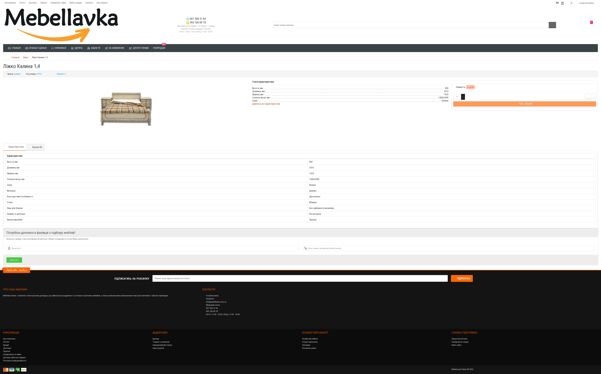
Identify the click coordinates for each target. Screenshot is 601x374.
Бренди (156, 338)
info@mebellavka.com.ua (215, 302)
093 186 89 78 (197, 22)
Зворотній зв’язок (459, 338)
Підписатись (463, 278)
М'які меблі (60, 48)
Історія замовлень (310, 342)
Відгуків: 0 (61, 74)
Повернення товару (460, 342)
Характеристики (16, 146)
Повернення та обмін (12, 354)
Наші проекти (102, 3)
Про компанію (10, 3)
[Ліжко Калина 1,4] (126, 108)
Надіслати (14, 260)
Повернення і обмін (58, 3)
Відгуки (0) (37, 147)
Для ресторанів (140, 48)
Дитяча (78, 48)
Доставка (33, 3)
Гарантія (43, 3)
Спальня (16, 48)
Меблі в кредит (76, 3)
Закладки (306, 345)
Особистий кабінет (310, 338)
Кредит (6, 345)
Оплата (22, 3)
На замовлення (116, 48)
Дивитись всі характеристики (266, 103)
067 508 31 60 (197, 18)
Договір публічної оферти (14, 357)
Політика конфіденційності (14, 360)
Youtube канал (211, 295)
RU (557, 2)
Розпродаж (159, 46)
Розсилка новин (309, 348)
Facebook (209, 298)
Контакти (89, 3)
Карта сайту (456, 345)
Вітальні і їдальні (37, 48)
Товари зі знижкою (161, 342)
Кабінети (95, 48)
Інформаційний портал (162, 345)
